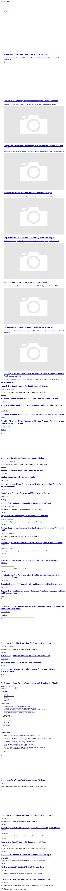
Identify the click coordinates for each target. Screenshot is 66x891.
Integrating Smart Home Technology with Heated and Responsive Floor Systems (24, 709)
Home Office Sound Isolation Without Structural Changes (28, 193)
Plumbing (4, 615)
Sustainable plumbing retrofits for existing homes (21, 662)
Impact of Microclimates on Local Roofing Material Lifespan (29, 237)
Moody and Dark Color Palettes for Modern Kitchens (26, 54)
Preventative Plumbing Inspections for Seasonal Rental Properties (31, 101)
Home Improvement (7, 382)
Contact (6, 13)
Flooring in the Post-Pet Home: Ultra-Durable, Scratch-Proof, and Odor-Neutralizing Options (27, 738)
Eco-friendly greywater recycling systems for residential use (28, 327)
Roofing (3, 500)
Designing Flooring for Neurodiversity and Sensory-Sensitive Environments (32, 584)
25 (3, 725)
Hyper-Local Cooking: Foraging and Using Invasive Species (25, 493)
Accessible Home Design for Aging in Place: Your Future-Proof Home (29, 398)
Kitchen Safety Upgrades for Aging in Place (19, 477)
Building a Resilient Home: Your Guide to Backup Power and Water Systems (32, 414)
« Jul (2, 729)
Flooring (3, 557)
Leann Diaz (11, 389)
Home (5, 11)
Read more (3, 395)
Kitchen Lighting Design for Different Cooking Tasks (26, 282)
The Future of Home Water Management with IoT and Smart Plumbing (30, 683)
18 (3, 724)
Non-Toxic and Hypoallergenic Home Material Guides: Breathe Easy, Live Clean (24, 747)
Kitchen (3, 430)
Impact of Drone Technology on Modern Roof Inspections (24, 516)
